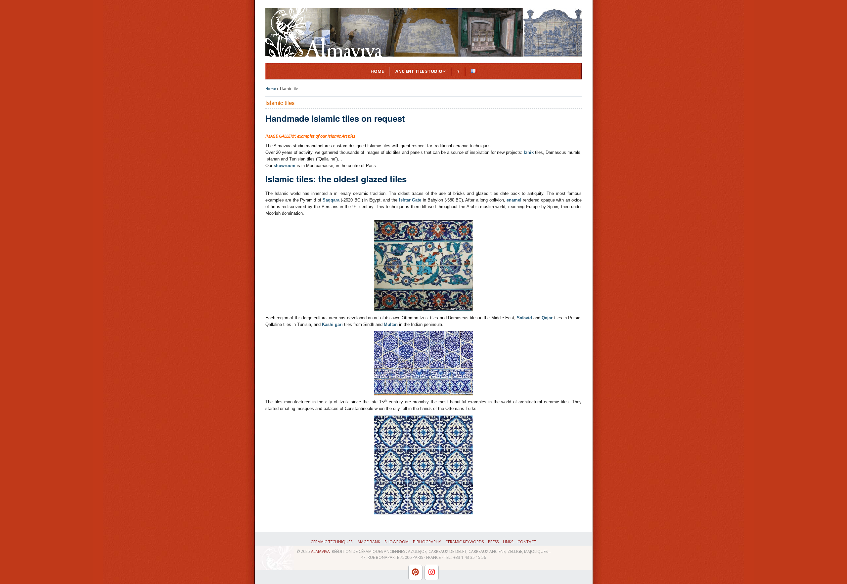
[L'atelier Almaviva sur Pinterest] (415, 572)
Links (508, 542)
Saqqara (331, 200)
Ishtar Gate (410, 200)
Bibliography (427, 542)
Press (493, 542)
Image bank (368, 542)
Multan (391, 324)
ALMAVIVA (320, 551)
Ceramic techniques (331, 542)
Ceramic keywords (464, 542)
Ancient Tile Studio (418, 71)
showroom (284, 165)
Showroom (396, 542)
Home (377, 71)
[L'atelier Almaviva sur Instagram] (431, 572)
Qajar (547, 317)
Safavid (524, 317)
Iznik (529, 152)
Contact (526, 542)
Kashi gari (332, 324)
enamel (514, 200)
